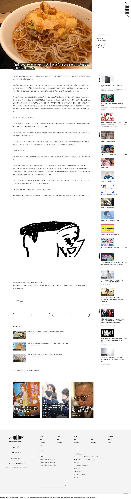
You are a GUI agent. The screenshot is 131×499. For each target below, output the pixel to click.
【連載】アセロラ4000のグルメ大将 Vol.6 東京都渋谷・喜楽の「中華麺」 (46, 331)
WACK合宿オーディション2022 (108, 325)
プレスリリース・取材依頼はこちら (16, 463)
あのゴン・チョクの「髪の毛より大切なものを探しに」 (88, 457)
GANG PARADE (104, 344)
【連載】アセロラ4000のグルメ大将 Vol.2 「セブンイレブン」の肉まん (46, 355)
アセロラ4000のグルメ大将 (103, 35)
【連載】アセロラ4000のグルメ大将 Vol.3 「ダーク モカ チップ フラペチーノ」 (48, 343)
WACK (50, 414)
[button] (46, 34)
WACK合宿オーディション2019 (48, 462)
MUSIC (32, 415)
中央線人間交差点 (78, 454)
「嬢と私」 (76, 462)
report (41, 445)
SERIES (76, 451)
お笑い (109, 442)
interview (42, 442)
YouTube (110, 439)
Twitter (14, 447)
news (41, 439)
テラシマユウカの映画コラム (81, 465)
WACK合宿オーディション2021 (54, 414)
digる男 (76, 477)
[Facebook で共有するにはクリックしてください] (71, 315)
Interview (20, 415)
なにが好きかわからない (80, 474)
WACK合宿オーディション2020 (48, 465)
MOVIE (108, 284)
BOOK (73, 415)
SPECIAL (45, 414)
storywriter (101, 38)
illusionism (77, 468)
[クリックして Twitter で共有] (31, 315)
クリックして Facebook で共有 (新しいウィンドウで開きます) (103, 46)
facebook (18, 447)
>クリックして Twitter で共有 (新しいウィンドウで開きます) (98, 46)
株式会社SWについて (16, 458)
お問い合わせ (16, 461)
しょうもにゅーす (78, 471)
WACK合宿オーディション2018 (48, 459)
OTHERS (110, 436)
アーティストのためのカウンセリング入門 (84, 460)
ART (15, 415)
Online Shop (18, 452)
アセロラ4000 (18, 370)
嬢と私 (21, 301)
